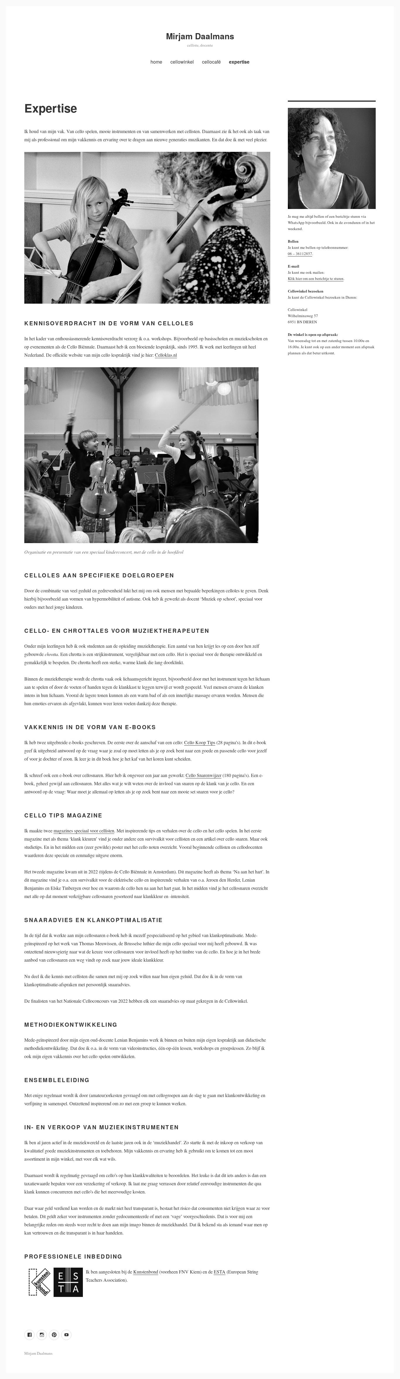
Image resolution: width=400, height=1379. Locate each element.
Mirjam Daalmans (200, 36)
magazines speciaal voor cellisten (84, 830)
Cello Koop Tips (199, 742)
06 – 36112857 (300, 253)
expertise (239, 61)
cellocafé (211, 61)
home (156, 61)
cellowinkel (182, 61)
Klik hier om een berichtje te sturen (315, 278)
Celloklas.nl (166, 355)
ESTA (219, 1272)
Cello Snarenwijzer (203, 775)
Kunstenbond (145, 1272)
